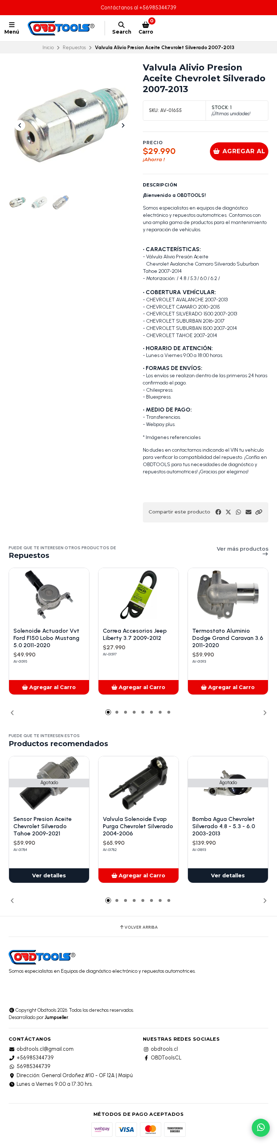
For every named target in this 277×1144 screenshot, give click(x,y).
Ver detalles (49, 875)
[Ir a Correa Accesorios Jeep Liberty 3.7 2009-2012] (138, 595)
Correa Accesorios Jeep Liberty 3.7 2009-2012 (135, 634)
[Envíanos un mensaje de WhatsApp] (261, 1128)
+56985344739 (35, 1057)
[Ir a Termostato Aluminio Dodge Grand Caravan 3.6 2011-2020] (228, 595)
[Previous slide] (19, 125)
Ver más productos (242, 549)
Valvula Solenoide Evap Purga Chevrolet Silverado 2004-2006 (138, 826)
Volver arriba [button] (141, 927)
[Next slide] (123, 125)
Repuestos (74, 47)
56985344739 (33, 1066)
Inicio (48, 47)
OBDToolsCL (166, 1057)
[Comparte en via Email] (248, 512)
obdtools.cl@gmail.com (45, 1048)
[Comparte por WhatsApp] (238, 512)
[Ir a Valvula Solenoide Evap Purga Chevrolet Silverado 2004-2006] (138, 783)
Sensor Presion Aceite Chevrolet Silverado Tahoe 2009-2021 (42, 826)
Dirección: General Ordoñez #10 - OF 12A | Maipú (75, 1075)
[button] (258, 512)
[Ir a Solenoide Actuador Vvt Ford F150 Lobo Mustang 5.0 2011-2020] (49, 595)
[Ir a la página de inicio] (62, 28)
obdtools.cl (164, 1048)
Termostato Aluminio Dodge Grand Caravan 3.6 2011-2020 (227, 638)
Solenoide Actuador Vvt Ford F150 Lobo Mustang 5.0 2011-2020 (46, 638)
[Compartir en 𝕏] (228, 512)
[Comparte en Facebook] (218, 512)
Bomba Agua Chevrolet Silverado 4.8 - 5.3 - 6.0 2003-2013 (223, 826)
